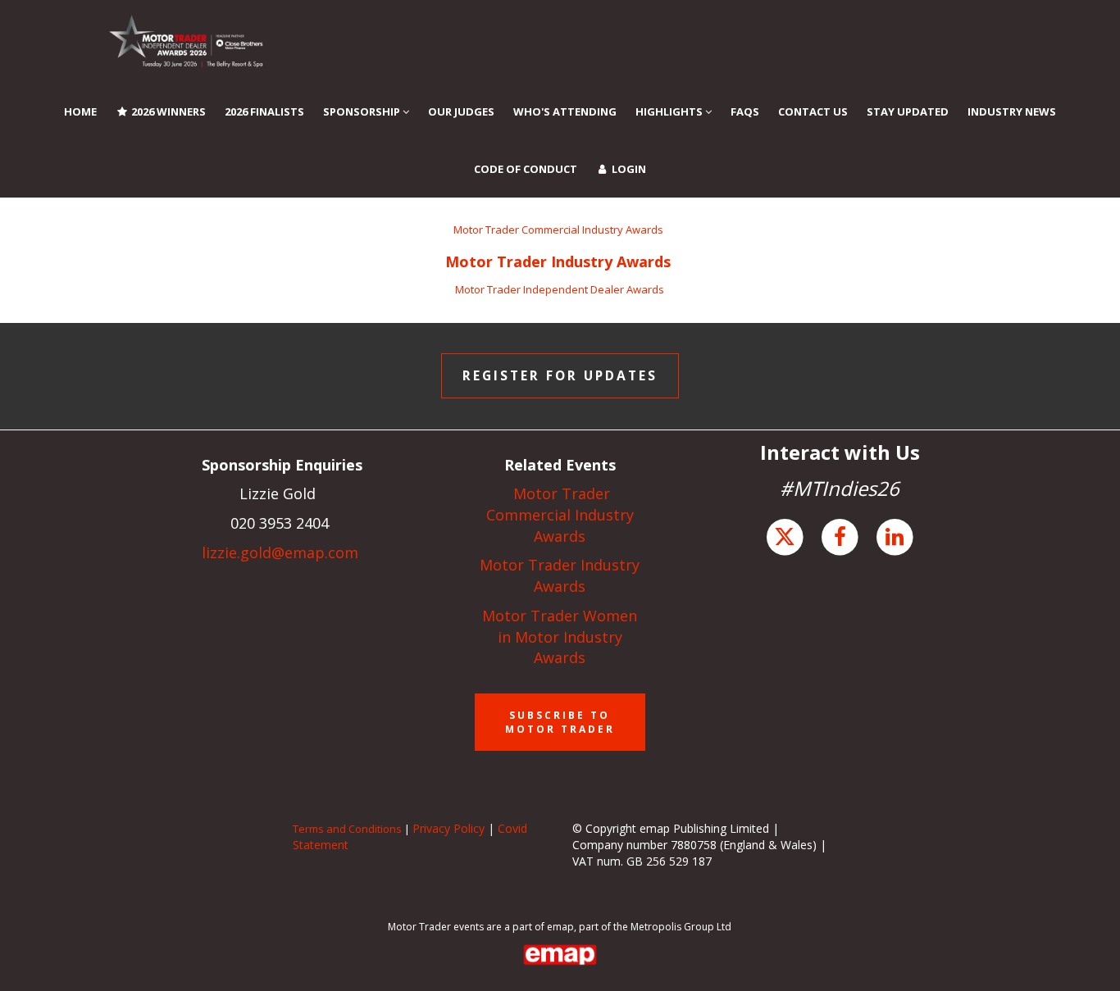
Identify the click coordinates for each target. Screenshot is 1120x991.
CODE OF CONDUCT (525, 168)
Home (80, 111)
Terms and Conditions (347, 828)
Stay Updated (908, 111)
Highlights (670, 111)
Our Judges (461, 111)
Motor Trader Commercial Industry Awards (559, 229)
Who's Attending (565, 111)
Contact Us (813, 111)
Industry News (1011, 111)
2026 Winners (167, 111)
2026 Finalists (264, 111)
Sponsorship (363, 111)
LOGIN (627, 168)
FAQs (745, 111)
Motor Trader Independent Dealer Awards (559, 289)
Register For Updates (560, 375)
